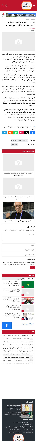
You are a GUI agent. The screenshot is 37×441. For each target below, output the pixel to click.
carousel (14, 144)
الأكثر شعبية (20, 279)
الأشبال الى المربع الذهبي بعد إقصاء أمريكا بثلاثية (18, 221)
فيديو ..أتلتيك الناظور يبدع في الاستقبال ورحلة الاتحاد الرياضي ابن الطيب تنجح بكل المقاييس (12, 308)
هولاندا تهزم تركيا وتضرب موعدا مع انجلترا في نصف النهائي (12, 291)
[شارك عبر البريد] (21, 133)
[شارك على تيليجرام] (4, 133)
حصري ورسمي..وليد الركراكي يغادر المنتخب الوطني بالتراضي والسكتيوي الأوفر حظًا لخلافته (12, 300)
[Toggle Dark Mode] (6, 5)
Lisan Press (32, 28)
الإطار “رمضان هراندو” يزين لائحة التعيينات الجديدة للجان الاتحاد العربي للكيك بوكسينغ (12, 316)
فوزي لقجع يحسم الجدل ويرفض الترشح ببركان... (19, 430)
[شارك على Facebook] (32, 133)
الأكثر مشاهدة (30, 279)
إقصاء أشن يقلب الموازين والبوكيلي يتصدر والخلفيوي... (17, 427)
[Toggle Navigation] (34, 5)
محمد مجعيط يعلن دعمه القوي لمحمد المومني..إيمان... (22, 423)
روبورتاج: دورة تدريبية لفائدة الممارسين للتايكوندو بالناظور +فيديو (18, 174)
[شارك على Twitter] (27, 133)
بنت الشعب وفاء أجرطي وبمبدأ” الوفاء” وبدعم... (19, 432)
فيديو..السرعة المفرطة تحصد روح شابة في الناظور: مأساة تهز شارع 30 (12, 414)
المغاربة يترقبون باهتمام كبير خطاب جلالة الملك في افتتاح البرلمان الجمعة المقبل (14, 407)
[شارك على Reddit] (10, 133)
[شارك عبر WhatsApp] (16, 133)
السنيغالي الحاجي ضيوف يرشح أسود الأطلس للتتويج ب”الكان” (18, 198)
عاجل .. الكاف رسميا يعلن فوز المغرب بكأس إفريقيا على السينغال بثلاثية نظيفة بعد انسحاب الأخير (12, 283)
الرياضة (27, 19)
